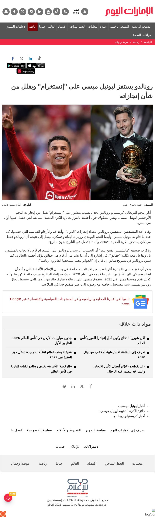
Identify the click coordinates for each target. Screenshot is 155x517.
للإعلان (74, 447)
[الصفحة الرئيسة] (129, 2)
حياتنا (42, 26)
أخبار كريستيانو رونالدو (129, 416)
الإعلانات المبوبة (16, 26)
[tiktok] (56, 11)
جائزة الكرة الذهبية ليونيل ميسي (122, 411)
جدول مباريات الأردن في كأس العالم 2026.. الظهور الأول (41, 340)
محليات (92, 26)
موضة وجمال (20, 463)
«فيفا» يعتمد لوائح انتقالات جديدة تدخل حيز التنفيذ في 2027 (42, 354)
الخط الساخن (77, 26)
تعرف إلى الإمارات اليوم (127, 430)
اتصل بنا (16, 430)
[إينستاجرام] (31, 11)
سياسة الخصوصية (39, 430)
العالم (51, 26)
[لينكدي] (39, 11)
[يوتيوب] (48, 11)
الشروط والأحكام (69, 430)
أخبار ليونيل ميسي (132, 406)
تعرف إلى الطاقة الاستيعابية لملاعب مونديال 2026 (114, 354)
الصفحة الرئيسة (141, 26)
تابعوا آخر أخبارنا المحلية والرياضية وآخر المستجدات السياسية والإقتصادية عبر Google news (69, 301)
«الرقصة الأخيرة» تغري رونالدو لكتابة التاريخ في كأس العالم (41, 368)
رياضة (32, 26)
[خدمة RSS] (65, 11)
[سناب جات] (6, 11)
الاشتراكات (91, 447)
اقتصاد (62, 26)
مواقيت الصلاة (142, 34)
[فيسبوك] (14, 11)
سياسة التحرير (95, 430)
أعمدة (103, 26)
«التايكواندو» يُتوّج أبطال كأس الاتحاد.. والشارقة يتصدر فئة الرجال (119, 368)
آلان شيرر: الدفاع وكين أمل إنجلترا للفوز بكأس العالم (112, 340)
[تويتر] (22, 11)
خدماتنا (60, 447)
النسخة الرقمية (119, 26)
